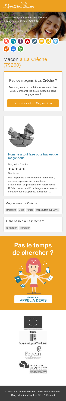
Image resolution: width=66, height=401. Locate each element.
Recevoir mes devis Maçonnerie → (33, 103)
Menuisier (25, 227)
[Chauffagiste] (27, 41)
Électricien (11, 227)
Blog (13, 395)
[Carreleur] (13, 49)
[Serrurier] (6, 41)
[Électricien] (20, 41)
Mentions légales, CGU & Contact (36, 395)
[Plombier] (13, 41)
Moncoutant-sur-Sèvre (47, 210)
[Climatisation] (55, 41)
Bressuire (11, 210)
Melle (21, 210)
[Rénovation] (48, 41)
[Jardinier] (20, 49)
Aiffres (30, 210)
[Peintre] (34, 41)
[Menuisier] (41, 41)
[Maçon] (6, 49)
